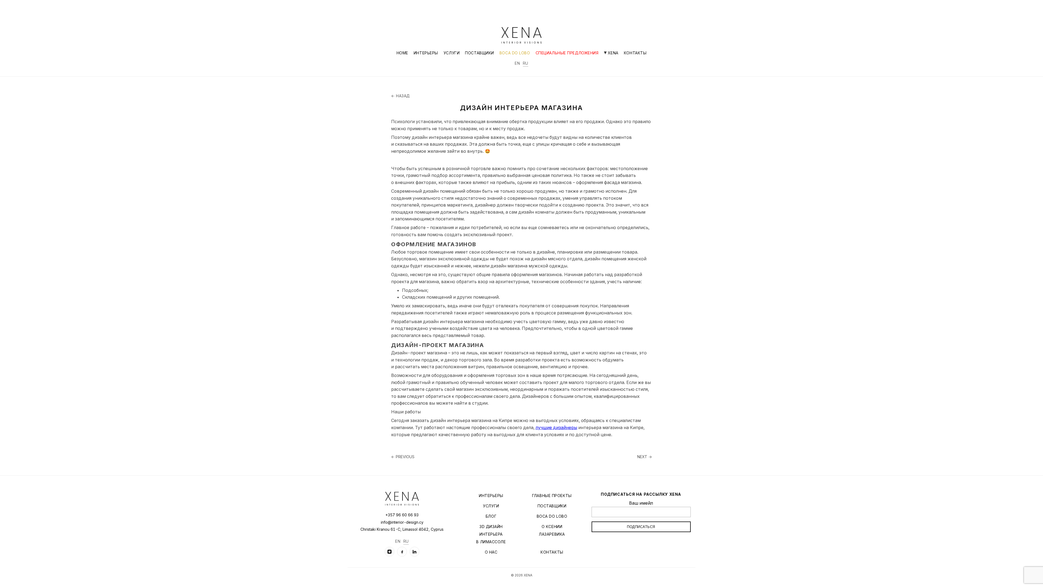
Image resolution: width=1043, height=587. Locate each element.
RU (525, 63)
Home (402, 53)
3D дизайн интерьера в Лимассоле (491, 534)
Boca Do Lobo (514, 53)
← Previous (402, 456)
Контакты (635, 53)
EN (517, 63)
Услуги (452, 53)
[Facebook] (402, 552)
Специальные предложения (567, 53)
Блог (491, 516)
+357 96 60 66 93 (402, 515)
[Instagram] (389, 552)
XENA (612, 53)
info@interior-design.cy (402, 522)
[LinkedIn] (414, 552)
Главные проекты (551, 495)
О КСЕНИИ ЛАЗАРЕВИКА (552, 530)
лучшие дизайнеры (556, 427)
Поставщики (479, 53)
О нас (491, 552)
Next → (644, 456)
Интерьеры (426, 53)
